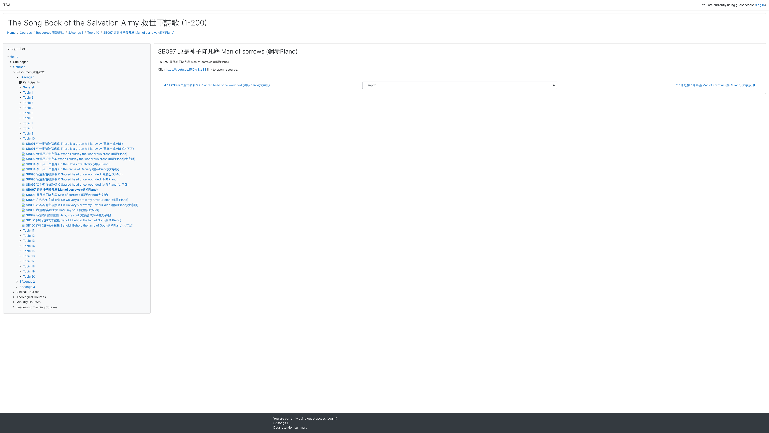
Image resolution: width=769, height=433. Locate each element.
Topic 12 (29, 236)
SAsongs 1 (75, 32)
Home (11, 32)
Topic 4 (28, 108)
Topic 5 (28, 113)
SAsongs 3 (27, 287)
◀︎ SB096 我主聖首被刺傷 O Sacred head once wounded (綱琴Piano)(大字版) (217, 85)
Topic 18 (29, 266)
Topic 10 (93, 32)
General (28, 87)
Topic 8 (28, 128)
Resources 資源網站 (50, 32)
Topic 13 (29, 241)
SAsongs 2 (27, 281)
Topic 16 (29, 256)
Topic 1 (28, 92)
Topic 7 (28, 123)
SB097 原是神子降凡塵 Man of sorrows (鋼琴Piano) (138, 32)
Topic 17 (29, 261)
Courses (26, 32)
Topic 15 (29, 251)
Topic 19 (29, 271)
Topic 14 (29, 246)
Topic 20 (29, 276)
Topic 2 (28, 97)
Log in (760, 5)
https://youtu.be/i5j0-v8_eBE (186, 69)
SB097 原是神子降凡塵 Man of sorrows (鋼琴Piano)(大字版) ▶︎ (713, 85)
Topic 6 (28, 118)
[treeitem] (77, 57)
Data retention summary (290, 427)
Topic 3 (28, 103)
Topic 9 (28, 133)
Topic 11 (28, 230)
